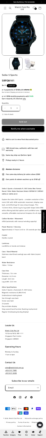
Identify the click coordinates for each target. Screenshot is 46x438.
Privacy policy (11, 422)
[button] (5, 8)
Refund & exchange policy (34, 418)
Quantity (5, 103)
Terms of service (23, 422)
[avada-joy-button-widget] (40, 425)
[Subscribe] (37, 388)
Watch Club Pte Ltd (12, 330)
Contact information (24, 426)
